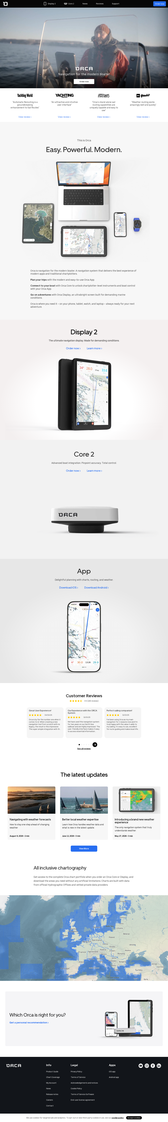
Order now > (73, 348)
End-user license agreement (83, 1100)
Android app (114, 1077)
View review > (25, 117)
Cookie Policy (76, 1088)
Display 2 (52, 3)
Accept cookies (134, 1118)
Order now (159, 4)
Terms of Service (78, 1077)
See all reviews (84, 749)
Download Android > (96, 587)
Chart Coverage (53, 1077)
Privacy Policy (76, 1072)
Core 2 (71, 3)
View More (84, 849)
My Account (51, 1083)
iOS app (112, 1072)
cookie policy (118, 1118)
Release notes (52, 1094)
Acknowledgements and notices (84, 1083)
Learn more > (94, 348)
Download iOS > (68, 587)
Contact (50, 1106)
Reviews (100, 3)
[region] (84, 938)
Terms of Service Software (82, 1094)
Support (115, 3)
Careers (49, 1100)
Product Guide (52, 1072)
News (85, 3)
